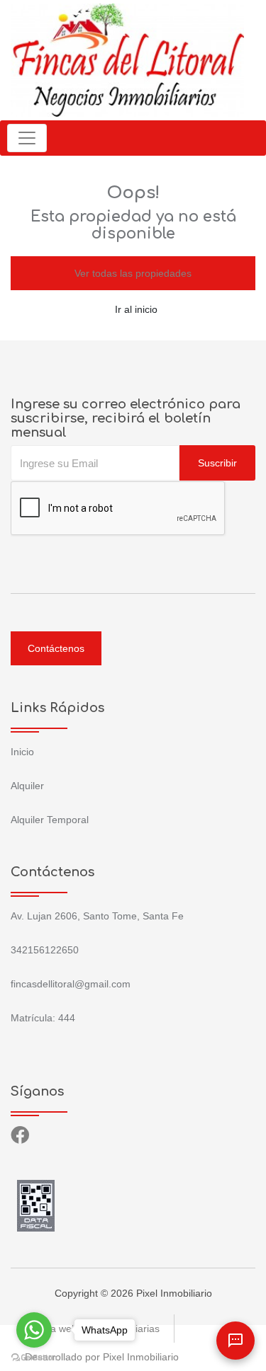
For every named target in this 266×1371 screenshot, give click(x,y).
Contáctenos (56, 648)
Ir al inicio (136, 309)
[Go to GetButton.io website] (34, 1357)
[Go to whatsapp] (34, 1330)
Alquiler (27, 785)
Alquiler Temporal (50, 819)
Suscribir (217, 463)
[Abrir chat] (235, 1340)
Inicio (22, 751)
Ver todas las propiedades (133, 273)
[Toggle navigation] (27, 138)
